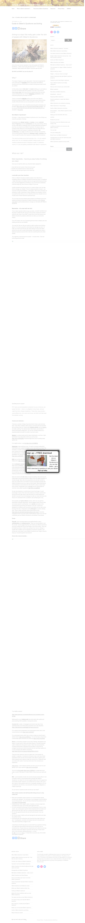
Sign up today (42, 470)
